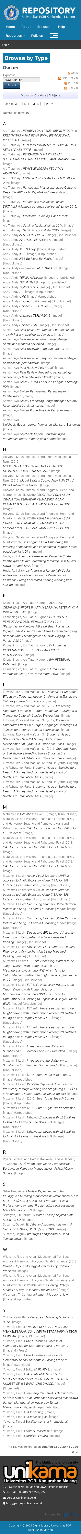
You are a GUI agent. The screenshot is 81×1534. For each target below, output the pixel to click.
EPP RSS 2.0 (70, 78)
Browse (43, 27)
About (26, 27)
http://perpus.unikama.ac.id (23, 1503)
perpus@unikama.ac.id (21, 1497)
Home (10, 27)
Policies (37, 36)
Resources (14, 36)
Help (61, 27)
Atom (74, 73)
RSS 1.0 (73, 83)
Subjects (54, 95)
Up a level (12, 67)
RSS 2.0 (73, 88)
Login (5, 44)
